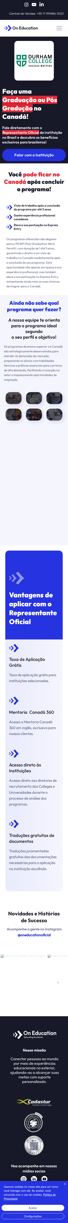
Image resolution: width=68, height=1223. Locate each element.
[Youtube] (34, 4)
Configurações (33, 1216)
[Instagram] (26, 4)
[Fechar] (62, 1186)
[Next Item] (58, 982)
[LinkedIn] (41, 4)
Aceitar (33, 1208)
